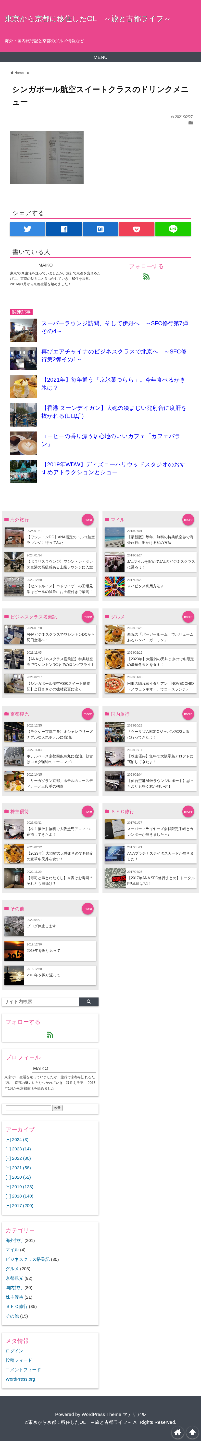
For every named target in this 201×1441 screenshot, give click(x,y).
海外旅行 (14, 1240)
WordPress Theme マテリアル (114, 1414)
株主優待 (14, 1297)
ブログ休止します (41, 926)
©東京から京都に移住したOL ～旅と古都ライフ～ (78, 1422)
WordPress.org (20, 1379)
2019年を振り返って (43, 950)
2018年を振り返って (43, 975)
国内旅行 (14, 1287)
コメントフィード (23, 1369)
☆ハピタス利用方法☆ (145, 586)
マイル (12, 1249)
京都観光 (14, 1278)
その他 (12, 1316)
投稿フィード (19, 1360)
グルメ (12, 1268)
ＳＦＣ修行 (17, 1306)
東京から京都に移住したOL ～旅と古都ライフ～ (88, 18)
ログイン (14, 1350)
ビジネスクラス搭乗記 (28, 1259)
